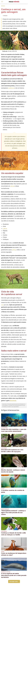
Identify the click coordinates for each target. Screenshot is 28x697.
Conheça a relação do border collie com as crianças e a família (13, 534)
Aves (2, 468)
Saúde (2, 551)
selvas (12, 186)
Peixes (2, 488)
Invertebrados (5, 509)
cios (2, 305)
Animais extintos (5, 571)
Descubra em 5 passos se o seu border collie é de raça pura (12, 450)
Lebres (5, 228)
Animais (3, 5)
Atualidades (4, 427)
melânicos (11, 88)
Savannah (13, 400)
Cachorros (4, 448)
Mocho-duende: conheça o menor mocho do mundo (13, 471)
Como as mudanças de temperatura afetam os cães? (13, 554)
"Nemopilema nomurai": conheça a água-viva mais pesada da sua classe (13, 512)
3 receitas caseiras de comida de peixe (12, 491)
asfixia (14, 249)
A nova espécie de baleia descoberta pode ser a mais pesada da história (13, 575)
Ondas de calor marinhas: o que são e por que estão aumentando (13, 430)
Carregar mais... (14, 581)
